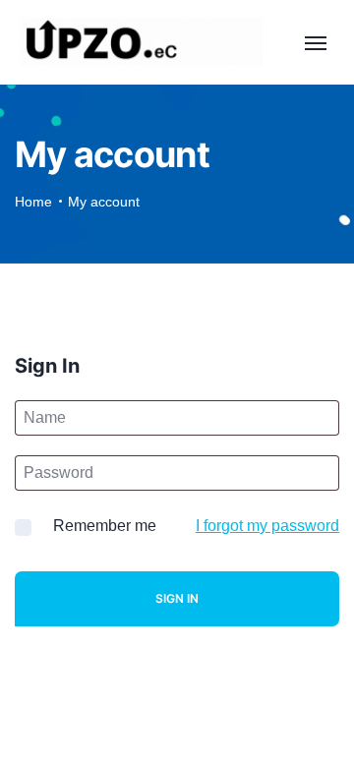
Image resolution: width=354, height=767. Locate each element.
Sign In (177, 598)
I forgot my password (267, 525)
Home (33, 201)
